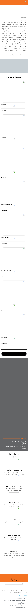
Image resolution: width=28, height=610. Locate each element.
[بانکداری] (14, 390)
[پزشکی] (14, 378)
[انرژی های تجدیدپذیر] (14, 429)
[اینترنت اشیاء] (14, 416)
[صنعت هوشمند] (14, 403)
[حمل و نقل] (14, 365)
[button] (3, 2)
